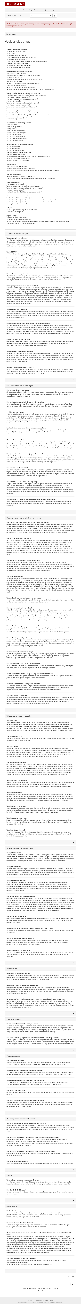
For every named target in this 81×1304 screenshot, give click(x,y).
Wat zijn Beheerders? (13, 146)
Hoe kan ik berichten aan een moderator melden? (22, 113)
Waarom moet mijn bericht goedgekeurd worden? (22, 117)
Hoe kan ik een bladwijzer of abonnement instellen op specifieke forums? (29, 202)
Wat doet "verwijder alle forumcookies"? (19, 67)
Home (25, 10)
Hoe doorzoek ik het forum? (15, 184)
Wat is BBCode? (12, 125)
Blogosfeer (54, 10)
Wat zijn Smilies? (12, 129)
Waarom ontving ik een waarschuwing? (19, 111)
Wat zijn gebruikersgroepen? (15, 150)
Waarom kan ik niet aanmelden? (17, 59)
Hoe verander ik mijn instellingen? (17, 73)
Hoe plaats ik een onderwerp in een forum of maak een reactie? (26, 95)
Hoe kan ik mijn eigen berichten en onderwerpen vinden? (24, 192)
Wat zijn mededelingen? (14, 135)
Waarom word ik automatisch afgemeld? (19, 65)
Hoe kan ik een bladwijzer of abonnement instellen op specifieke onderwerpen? (31, 200)
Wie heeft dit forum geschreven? (17, 218)
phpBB (33, 1288)
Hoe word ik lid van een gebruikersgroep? (20, 152)
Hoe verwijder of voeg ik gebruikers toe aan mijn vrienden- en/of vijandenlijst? (31, 178)
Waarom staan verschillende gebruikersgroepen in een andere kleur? (28, 156)
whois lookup (68, 1239)
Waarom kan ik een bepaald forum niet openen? (22, 107)
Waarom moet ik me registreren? (17, 51)
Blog (30, 10)
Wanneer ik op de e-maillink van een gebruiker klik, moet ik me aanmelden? (30, 89)
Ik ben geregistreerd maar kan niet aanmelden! (21, 57)
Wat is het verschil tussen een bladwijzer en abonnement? (25, 198)
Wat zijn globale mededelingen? (16, 133)
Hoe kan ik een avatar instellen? (17, 85)
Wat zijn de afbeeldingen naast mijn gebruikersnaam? (23, 83)
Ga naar (71, 1277)
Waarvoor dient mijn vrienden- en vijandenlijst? (21, 176)
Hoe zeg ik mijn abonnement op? (17, 204)
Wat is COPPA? (11, 53)
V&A (23, 16)
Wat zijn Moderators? (13, 148)
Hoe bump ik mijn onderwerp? (16, 119)
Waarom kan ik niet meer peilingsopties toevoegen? (23, 103)
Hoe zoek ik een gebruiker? (15, 190)
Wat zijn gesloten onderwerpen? (17, 138)
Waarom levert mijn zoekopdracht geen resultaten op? (23, 186)
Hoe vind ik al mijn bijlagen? (15, 212)
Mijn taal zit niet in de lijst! (14, 81)
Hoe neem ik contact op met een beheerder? (21, 224)
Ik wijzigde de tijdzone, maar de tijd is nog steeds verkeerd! (25, 79)
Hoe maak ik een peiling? (14, 101)
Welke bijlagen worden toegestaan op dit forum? (22, 210)
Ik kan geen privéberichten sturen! (17, 166)
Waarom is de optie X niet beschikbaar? (19, 220)
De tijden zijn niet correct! (14, 77)
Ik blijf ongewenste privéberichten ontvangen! (21, 168)
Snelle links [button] (13, 16)
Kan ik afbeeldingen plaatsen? (16, 131)
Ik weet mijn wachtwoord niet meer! (18, 63)
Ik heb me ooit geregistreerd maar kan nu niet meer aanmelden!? (27, 61)
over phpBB (22, 1217)
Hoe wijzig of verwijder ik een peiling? (18, 105)
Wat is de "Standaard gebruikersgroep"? (19, 158)
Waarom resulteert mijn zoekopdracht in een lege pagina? (25, 188)
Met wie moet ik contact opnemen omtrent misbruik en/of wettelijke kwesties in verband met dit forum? (38, 222)
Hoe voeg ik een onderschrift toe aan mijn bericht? (22, 99)
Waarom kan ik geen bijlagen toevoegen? (19, 109)
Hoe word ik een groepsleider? (16, 154)
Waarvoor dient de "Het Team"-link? (18, 160)
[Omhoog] (73, 380)
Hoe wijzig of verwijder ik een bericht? (18, 97)
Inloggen (37, 10)
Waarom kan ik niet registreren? (16, 55)
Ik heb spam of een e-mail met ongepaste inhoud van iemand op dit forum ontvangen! (33, 170)
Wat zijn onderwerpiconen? (15, 140)
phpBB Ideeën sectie (39, 1227)
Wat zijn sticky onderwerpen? (16, 137)
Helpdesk (45, 1300)
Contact (51, 1300)
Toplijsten (45, 10)
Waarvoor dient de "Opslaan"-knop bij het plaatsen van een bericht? (28, 115)
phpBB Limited (11, 1215)
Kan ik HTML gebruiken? (14, 127)
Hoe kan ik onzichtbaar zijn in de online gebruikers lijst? (24, 75)
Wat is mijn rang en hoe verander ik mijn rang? (21, 87)
